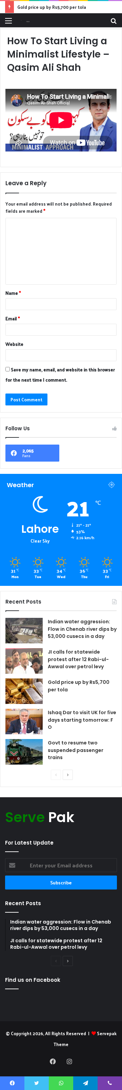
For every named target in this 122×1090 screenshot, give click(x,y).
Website (14, 344)
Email (12, 318)
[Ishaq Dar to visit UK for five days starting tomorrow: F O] (24, 721)
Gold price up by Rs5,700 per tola (51, 7)
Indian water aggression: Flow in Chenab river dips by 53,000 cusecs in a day (82, 629)
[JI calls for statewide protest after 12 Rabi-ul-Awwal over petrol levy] (24, 661)
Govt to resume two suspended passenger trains (75, 750)
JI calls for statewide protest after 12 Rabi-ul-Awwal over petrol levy (78, 659)
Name (13, 293)
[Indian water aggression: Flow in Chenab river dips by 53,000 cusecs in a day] (24, 630)
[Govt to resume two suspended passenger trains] (24, 752)
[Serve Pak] (23, 20)
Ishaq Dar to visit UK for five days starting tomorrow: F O (82, 720)
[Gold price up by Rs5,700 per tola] (24, 691)
